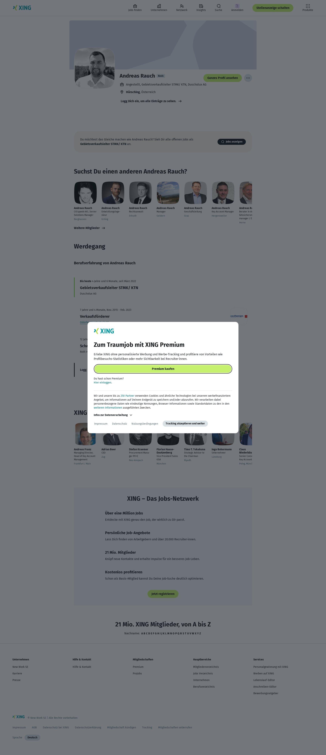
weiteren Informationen (108, 407)
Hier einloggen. (103, 382)
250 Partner (127, 395)
